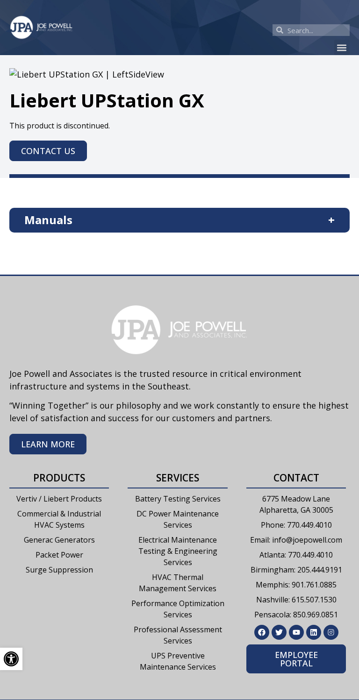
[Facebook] (261, 632)
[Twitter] (279, 632)
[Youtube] (296, 632)
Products (59, 477)
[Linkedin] (313, 632)
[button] (342, 47)
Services (177, 477)
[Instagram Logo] (330, 632)
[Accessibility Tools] (11, 659)
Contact (296, 477)
